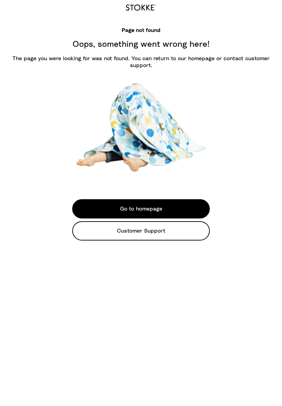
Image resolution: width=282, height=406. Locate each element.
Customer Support (141, 231)
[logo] (141, 6)
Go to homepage (141, 209)
